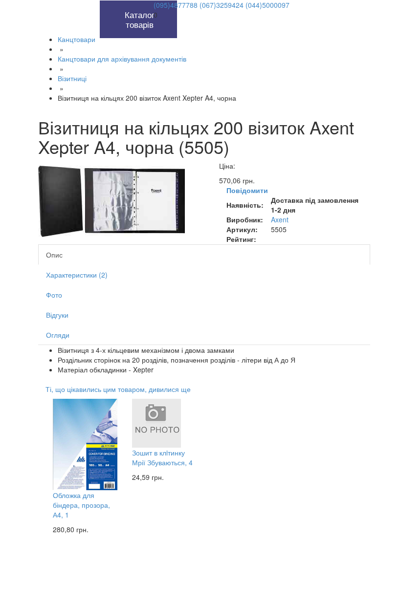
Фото (54, 295)
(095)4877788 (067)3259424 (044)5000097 (222, 5)
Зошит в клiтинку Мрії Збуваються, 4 (162, 457)
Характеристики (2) (77, 275)
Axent (280, 219)
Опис (54, 255)
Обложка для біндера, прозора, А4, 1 (81, 504)
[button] (88, 5)
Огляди (57, 335)
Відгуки (57, 315)
